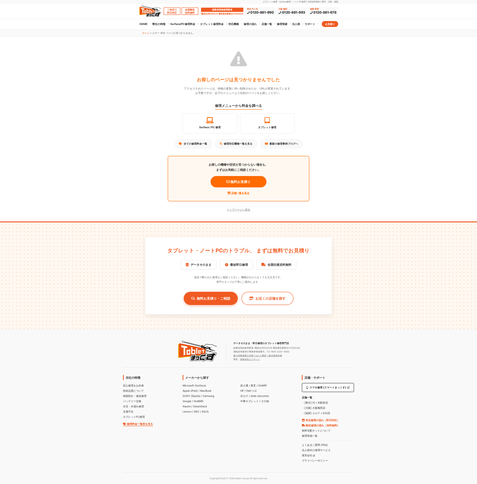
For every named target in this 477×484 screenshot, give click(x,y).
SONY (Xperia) (191, 395)
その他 (265, 401)
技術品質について (133, 390)
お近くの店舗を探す (270, 298)
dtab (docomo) (260, 395)
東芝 (253, 385)
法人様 (296, 23)
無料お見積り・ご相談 (213, 298)
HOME (144, 23)
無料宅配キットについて (316, 430)
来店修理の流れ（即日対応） (322, 420)
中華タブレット (249, 401)
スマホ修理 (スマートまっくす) (328, 387)
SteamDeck (200, 406)
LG (255, 390)
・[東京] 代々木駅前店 (315, 402)
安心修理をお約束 (133, 385)
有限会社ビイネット (250, 359)
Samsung (208, 395)
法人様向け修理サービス (316, 450)
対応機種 (233, 23)
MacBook (205, 390)
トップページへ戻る (238, 209)
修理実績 (282, 23)
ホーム (145, 32)
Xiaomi (187, 406)
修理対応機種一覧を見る (238, 143)
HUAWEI (198, 401)
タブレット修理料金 (212, 23)
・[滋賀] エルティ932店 (316, 413)
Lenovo (187, 411)
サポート (310, 23)
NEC (196, 411)
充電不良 (128, 411)
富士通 (244, 385)
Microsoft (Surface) (194, 385)
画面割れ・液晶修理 (134, 395)
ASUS (205, 411)
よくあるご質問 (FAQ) (315, 444)
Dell (248, 390)
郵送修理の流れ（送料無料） (322, 425)
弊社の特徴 (158, 23)
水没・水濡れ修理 (133, 406)
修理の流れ (250, 23)
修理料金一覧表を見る (139, 423)
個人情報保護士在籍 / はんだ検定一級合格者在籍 (257, 355)
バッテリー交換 (132, 401)
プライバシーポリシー (315, 460)
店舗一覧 (267, 23)
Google (187, 401)
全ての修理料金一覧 (195, 143)
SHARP (262, 385)
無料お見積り (240, 182)
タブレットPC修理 (134, 416)
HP (242, 390)
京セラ (244, 395)
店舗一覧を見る (240, 192)
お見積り (330, 24)
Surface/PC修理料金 (182, 23)
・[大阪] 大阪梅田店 (313, 407)
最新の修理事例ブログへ (283, 143)
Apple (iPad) (190, 390)
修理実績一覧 (310, 435)
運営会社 (307, 455)
